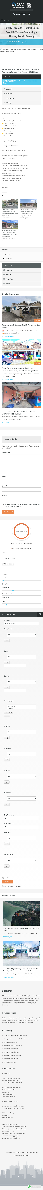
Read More (33, 933)
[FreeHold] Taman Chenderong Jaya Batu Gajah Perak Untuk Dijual (10, 212)
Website (5, 495)
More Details (13, 333)
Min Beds (7, 726)
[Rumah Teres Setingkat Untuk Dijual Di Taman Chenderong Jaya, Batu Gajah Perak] (10, 225)
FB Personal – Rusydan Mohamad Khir (15, 1035)
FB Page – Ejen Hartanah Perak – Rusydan (16, 1039)
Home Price (5, 584)
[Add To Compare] (2, 50)
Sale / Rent (8, 629)
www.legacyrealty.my (10, 1042)
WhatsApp (9, 279)
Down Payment (7, 594)
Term (3, 552)
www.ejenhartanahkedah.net (12, 1055)
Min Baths (7, 748)
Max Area (9, 824)
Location (7, 676)
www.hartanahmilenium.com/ (13, 1045)
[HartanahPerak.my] (21, 5)
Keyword (7, 620)
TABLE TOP (8, 258)
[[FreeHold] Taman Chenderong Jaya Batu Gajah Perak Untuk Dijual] (10, 203)
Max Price (7, 793)
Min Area (9, 815)
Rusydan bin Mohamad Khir (10, 1124)
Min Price (7, 770)
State (6, 651)
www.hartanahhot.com (11, 1059)
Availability (7, 832)
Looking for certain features (12, 886)
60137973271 (23, 14)
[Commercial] (21, 706)
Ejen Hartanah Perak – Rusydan (17, 1129)
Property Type (9, 701)
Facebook (9, 270)
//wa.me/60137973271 (19, 1133)
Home (4, 42)
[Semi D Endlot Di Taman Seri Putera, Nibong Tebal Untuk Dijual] (28, 203)
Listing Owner (8, 854)
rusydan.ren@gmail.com (13, 1136)
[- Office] (21, 708)
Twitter (8, 275)
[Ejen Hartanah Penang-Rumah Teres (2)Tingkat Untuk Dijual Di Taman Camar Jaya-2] (21, 50)
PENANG (12, 42)
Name (4, 477)
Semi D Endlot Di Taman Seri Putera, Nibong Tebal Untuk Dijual (28, 212)
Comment (6, 453)
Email (8, 283)
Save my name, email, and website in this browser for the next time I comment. (22, 505)
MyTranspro (25, 1155)
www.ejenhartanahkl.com (11, 1052)
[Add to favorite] (5, 51)
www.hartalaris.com (10, 1062)
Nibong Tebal (22, 42)
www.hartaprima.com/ (11, 1049)
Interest (4, 574)
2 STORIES (8, 255)
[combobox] (8, 563)
